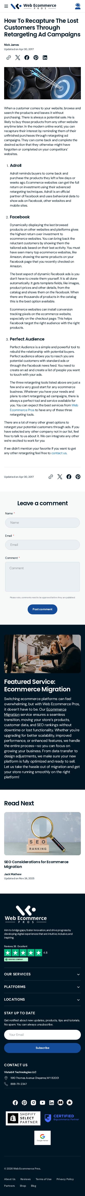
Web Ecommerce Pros (26, 1168)
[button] (78, 6)
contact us (59, 453)
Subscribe (42, 1048)
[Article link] (42, 846)
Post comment (42, 609)
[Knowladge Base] (60, 1102)
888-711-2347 (19, 1084)
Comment (11, 558)
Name (9, 513)
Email (8, 536)
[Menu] (6, 6)
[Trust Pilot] (69, 1102)
